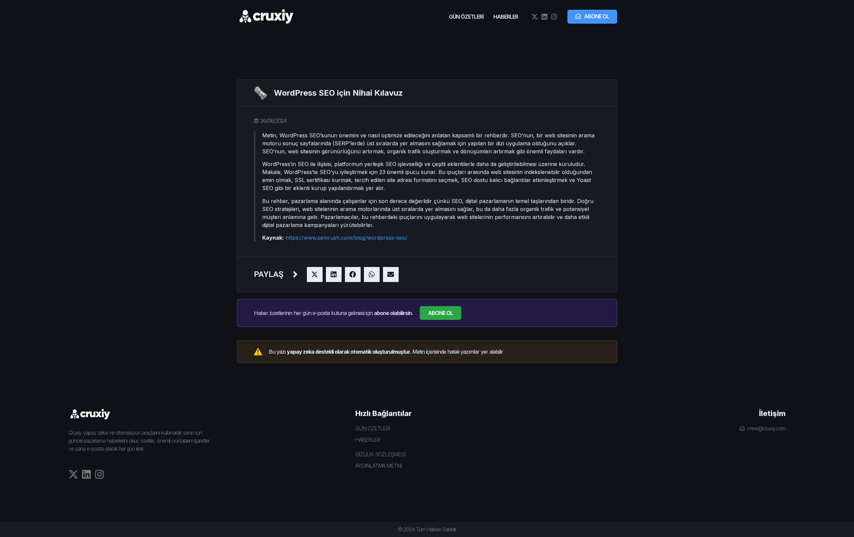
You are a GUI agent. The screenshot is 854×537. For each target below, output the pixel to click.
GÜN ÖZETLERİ (466, 16)
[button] (315, 274)
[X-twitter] (534, 16)
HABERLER (505, 16)
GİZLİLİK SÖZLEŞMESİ (380, 454)
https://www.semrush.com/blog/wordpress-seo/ (346, 237)
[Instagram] (554, 16)
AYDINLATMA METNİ (378, 465)
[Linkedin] (544, 16)
